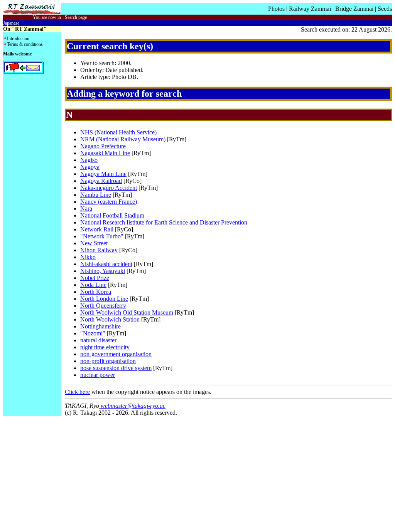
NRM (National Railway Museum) (122, 139)
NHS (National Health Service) (118, 132)
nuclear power (97, 375)
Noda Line (93, 284)
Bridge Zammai (354, 8)
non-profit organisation (108, 361)
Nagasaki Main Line (105, 153)
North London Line (104, 298)
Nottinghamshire (100, 326)
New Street (94, 243)
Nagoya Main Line (103, 174)
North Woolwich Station (110, 319)
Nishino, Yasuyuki (102, 271)
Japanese (11, 23)
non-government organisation (116, 354)
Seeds (385, 8)
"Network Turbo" (101, 236)
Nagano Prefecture (103, 146)
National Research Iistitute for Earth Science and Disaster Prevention (163, 222)
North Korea (95, 291)
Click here (77, 392)
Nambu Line (95, 194)
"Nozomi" (92, 333)
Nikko (88, 257)
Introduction (18, 38)
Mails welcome (17, 54)
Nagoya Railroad (101, 181)
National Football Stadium (112, 215)
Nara (86, 208)
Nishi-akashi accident (106, 264)
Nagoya (90, 167)
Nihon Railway (99, 250)
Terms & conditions (25, 44)
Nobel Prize (94, 278)
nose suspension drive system (116, 368)
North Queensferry (103, 305)
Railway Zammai (310, 8)
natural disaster (98, 340)
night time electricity (105, 347)
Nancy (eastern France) (108, 201)
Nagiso (89, 160)
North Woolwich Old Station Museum (126, 312)
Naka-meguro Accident (108, 187)
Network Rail (96, 229)
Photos (276, 8)
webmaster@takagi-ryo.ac (132, 405)
